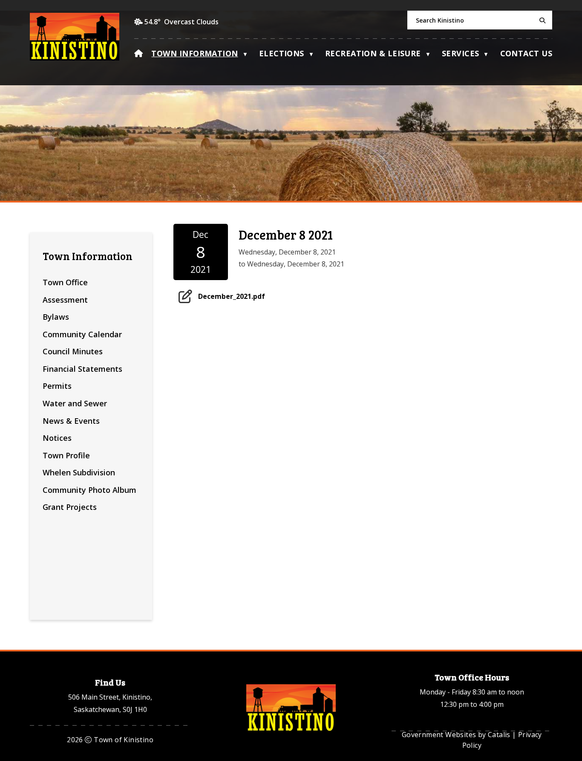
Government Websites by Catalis (456, 734)
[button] (541, 20)
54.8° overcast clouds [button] (181, 21)
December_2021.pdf (231, 296)
